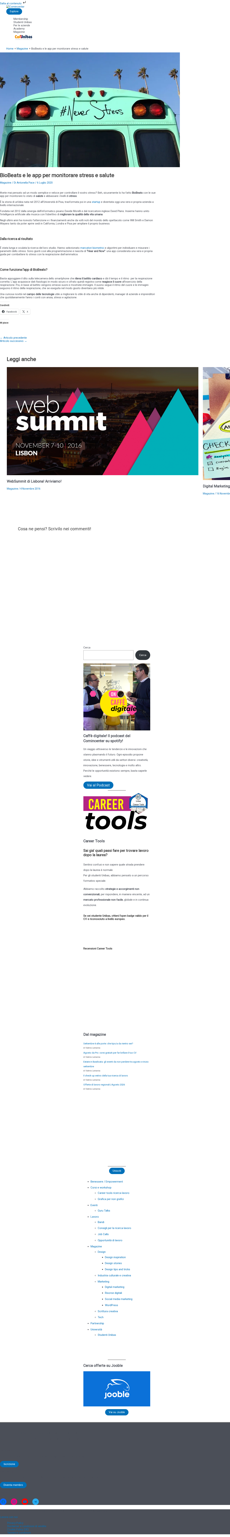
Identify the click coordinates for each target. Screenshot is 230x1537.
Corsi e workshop (101, 1187)
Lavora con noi (9, 1517)
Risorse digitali (113, 1293)
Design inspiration (115, 1257)
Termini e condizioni (19, 1532)
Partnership (97, 1323)
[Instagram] (14, 1501)
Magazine (19, 32)
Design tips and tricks (117, 1269)
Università (96, 1329)
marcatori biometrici (92, 247)
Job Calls (103, 1234)
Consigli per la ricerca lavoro (114, 1228)
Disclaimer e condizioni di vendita (26, 1526)
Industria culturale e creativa (114, 1275)
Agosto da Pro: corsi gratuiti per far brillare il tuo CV (109, 1052)
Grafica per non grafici (111, 1199)
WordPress (111, 1305)
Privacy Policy (15, 1523)
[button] (86, 1128)
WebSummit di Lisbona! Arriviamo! (34, 481)
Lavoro (95, 1216)
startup (96, 202)
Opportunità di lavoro (110, 1240)
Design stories (113, 1263)
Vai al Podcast (98, 785)
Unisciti (117, 1170)
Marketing (103, 1281)
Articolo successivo (13, 341)
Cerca (86, 647)
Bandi (101, 1222)
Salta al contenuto (11, 3)
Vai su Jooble (117, 1412)
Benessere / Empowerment (107, 1181)
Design (102, 1251)
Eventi (94, 1205)
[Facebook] (3, 1501)
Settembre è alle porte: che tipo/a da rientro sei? (108, 1043)
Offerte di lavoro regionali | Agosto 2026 (104, 1084)
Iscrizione (9, 1464)
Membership (20, 19)
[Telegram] (35, 1501)
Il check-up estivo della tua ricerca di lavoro (105, 1075)
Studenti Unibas (22, 22)
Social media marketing (118, 1299)
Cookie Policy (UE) (18, 1529)
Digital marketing (114, 1287)
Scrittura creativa (108, 1311)
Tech (101, 1317)
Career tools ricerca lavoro (113, 1193)
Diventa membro (13, 1485)
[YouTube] (25, 1501)
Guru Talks (104, 1210)
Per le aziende (21, 25)
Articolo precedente (13, 337)
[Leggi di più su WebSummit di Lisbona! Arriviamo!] (102, 474)
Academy (19, 28)
